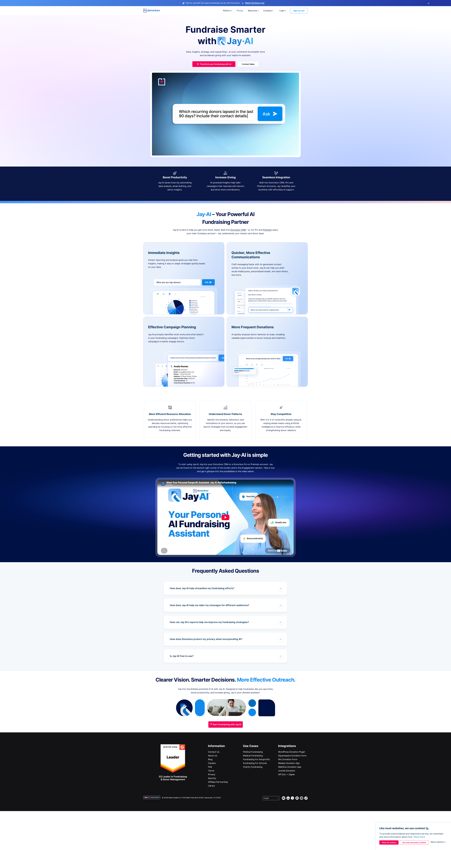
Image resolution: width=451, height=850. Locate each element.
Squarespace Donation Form (292, 755)
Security (212, 778)
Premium (267, 230)
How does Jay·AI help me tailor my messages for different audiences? (209, 605)
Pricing (240, 10)
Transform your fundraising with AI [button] (215, 64)
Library (211, 785)
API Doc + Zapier (286, 774)
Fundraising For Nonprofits (256, 759)
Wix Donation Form (287, 759)
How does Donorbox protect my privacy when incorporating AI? (206, 639)
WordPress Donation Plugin (291, 752)
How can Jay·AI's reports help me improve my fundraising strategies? (209, 622)
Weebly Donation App (289, 763)
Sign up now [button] (299, 10)
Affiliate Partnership (218, 782)
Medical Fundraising (253, 755)
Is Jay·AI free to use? (182, 656)
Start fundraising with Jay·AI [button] (226, 724)
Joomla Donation (286, 770)
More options (437, 842)
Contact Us (213, 752)
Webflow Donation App (289, 767)
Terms (211, 770)
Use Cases (250, 746)
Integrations (287, 746)
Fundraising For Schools (255, 763)
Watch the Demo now (254, 3)
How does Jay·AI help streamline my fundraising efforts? (202, 588)
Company (267, 10)
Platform (227, 10)
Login (281, 10)
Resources (252, 10)
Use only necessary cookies (414, 842)
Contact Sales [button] (248, 64)
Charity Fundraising (252, 767)
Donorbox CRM (238, 230)
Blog (210, 759)
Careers (212, 763)
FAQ (210, 767)
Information (216, 746)
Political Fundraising (253, 752)
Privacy (211, 774)
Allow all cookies (389, 842)
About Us (212, 755)
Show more (419, 837)
